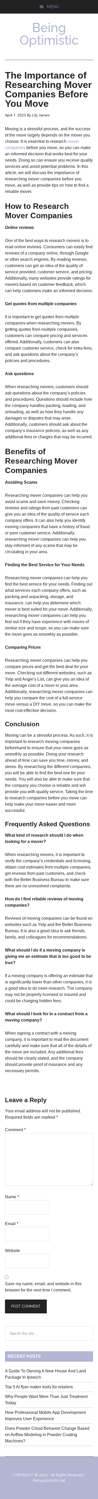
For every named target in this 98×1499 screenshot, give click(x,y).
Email (11, 1223)
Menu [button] (53, 6)
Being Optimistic (49, 34)
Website (12, 1250)
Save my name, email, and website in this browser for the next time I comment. (43, 1287)
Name (12, 1197)
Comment (15, 1130)
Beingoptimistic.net (49, 1480)
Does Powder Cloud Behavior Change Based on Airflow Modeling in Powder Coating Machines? (47, 1434)
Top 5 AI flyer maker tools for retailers (39, 1387)
